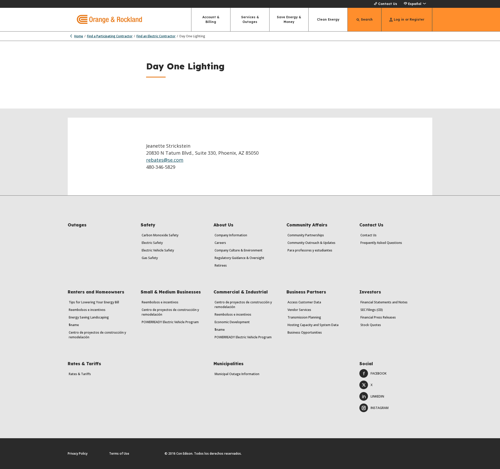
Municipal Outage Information (237, 374)
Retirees (221, 265)
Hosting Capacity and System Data (313, 325)
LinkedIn (377, 396)
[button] (414, 4)
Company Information (231, 235)
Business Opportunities (305, 332)
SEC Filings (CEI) (371, 310)
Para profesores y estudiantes (310, 250)
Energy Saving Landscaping (89, 317)
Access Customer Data (304, 302)
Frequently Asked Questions (381, 242)
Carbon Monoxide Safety (160, 235)
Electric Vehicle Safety (158, 250)
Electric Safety (152, 242)
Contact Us (387, 4)
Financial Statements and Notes (384, 302)
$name (74, 325)
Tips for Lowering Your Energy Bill (94, 302)
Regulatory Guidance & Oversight (239, 258)
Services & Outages (250, 19)
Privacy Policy (78, 453)
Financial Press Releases (378, 317)
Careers (220, 242)
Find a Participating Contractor (110, 36)
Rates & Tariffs (80, 374)
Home (78, 36)
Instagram (380, 408)
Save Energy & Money (289, 19)
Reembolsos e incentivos (87, 310)
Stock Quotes (370, 325)
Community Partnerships (306, 235)
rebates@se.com (164, 160)
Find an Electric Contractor (156, 36)
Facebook (378, 373)
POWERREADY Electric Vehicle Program (170, 322)
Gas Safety (150, 258)
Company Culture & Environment (238, 250)
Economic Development (232, 322)
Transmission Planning (304, 317)
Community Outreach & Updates (311, 242)
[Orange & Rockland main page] (105, 20)
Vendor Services (299, 310)
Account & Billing (210, 19)
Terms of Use (119, 453)
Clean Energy (328, 19)
